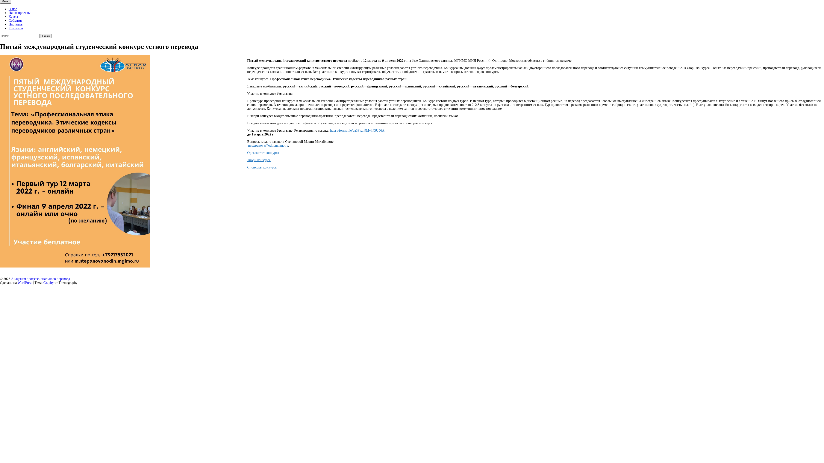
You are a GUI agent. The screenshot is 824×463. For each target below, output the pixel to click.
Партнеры (16, 24)
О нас (13, 9)
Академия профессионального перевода (40, 279)
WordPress (25, 282)
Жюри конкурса (259, 160)
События (15, 20)
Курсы (13, 16)
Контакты (16, 28)
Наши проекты (19, 13)
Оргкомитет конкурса (263, 153)
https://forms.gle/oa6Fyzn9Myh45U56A (357, 130)
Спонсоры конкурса (262, 167)
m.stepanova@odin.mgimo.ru (268, 145)
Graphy (48, 282)
